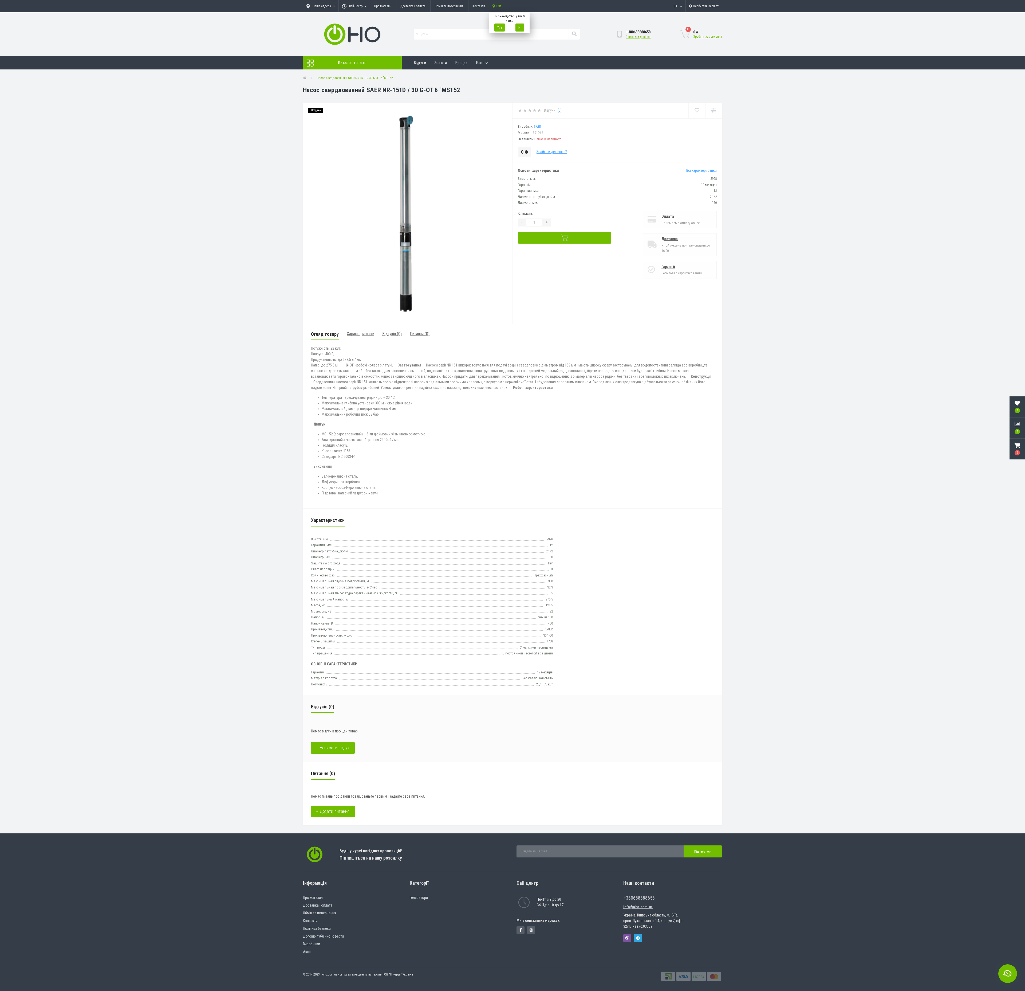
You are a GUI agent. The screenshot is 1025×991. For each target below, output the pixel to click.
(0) (560, 110)
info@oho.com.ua (638, 907)
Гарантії (668, 266)
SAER (537, 126)
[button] (1017, 449)
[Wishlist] (696, 110)
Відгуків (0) (392, 333)
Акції (307, 952)
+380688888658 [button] (639, 898)
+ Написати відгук (332, 747)
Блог (480, 63)
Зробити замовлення (707, 36)
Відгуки (420, 63)
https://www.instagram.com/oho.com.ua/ (531, 930)
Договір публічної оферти (323, 936)
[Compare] (713, 110)
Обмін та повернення (449, 6)
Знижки (441, 63)
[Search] (574, 34)
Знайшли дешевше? (552, 152)
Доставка (669, 239)
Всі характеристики (701, 170)
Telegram (638, 938)
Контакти (478, 6)
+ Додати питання (333, 811)
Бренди (461, 63)
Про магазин (382, 6)
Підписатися (702, 851)
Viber (627, 938)
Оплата (667, 216)
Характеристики (360, 333)
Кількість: (525, 213)
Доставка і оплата (412, 6)
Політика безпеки (317, 928)
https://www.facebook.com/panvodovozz (521, 930)
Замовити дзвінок (638, 37)
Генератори (419, 897)
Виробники (311, 944)
